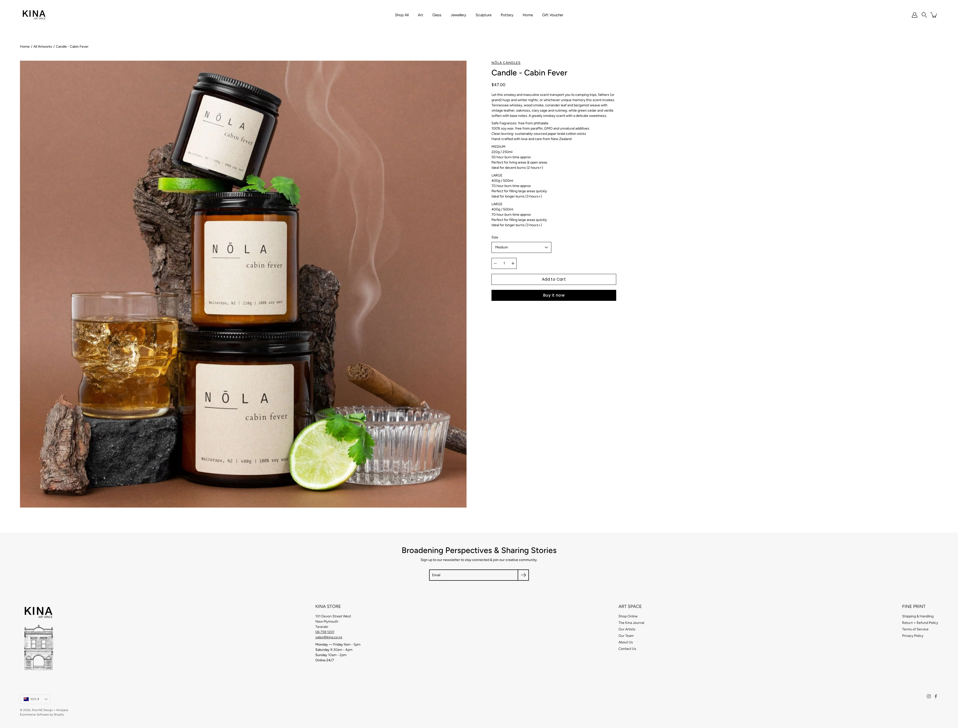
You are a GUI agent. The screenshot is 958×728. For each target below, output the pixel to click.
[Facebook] (936, 696)
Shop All (402, 15)
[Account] (915, 15)
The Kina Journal (631, 623)
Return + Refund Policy (920, 623)
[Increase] (513, 263)
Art (420, 15)
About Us (625, 642)
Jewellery (458, 15)
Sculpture (483, 15)
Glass (436, 15)
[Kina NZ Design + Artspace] (34, 14)
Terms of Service (915, 629)
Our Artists (626, 629)
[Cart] (934, 15)
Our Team (626, 636)
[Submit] (523, 575)
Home (528, 15)
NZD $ (35, 699)
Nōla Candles (506, 63)
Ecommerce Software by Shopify (42, 714)
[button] (924, 15)
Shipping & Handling (918, 616)
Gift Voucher (552, 15)
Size (494, 237)
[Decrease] (495, 263)
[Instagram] (929, 696)
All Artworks (42, 46)
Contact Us (627, 649)
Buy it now (554, 295)
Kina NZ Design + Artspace (50, 710)
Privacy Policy (912, 636)
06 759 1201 (324, 632)
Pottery (507, 15)
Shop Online (628, 616)
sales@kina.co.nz (328, 637)
